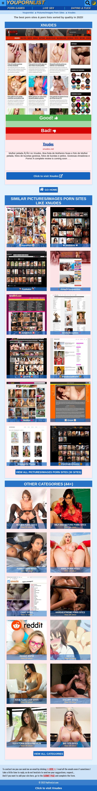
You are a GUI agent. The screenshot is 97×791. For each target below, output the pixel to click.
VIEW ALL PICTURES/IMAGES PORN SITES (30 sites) (48, 472)
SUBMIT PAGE (49, 775)
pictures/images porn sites (51, 12)
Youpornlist (28, 12)
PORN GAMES (16, 8)
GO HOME (51, 189)
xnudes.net (48, 149)
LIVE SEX (48, 8)
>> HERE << (51, 769)
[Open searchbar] (88, 3)
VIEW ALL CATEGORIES (48, 753)
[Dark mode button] (93, 3)
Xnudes (71, 12)
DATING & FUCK (81, 8)
